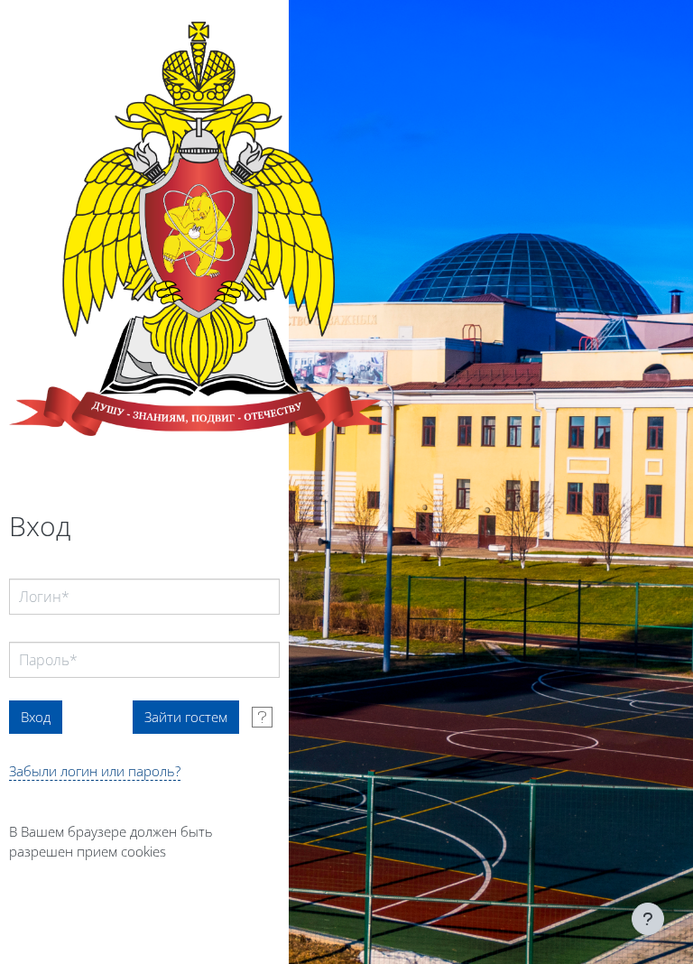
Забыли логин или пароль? (94, 771)
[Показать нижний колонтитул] (648, 919)
